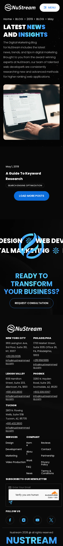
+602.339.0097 (41, 392)
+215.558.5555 (41, 360)
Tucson (11, 405)
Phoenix (38, 373)
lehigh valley (15, 373)
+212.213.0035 (13, 356)
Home (7, 19)
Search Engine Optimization (25, 185)
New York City (16, 338)
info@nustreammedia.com (18, 362)
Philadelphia (42, 338)
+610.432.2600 (14, 392)
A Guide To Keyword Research (23, 176)
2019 (30, 19)
